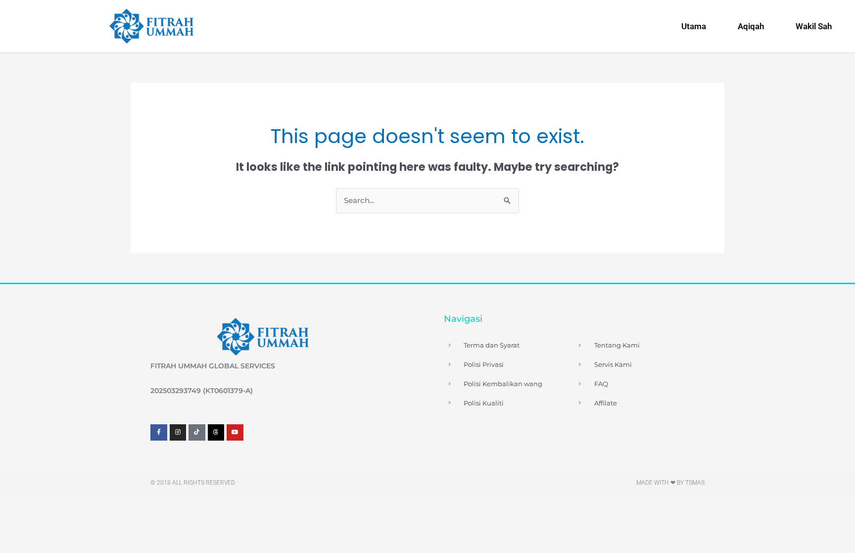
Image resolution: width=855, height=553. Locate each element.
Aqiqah (751, 26)
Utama (693, 26)
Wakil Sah (814, 26)
